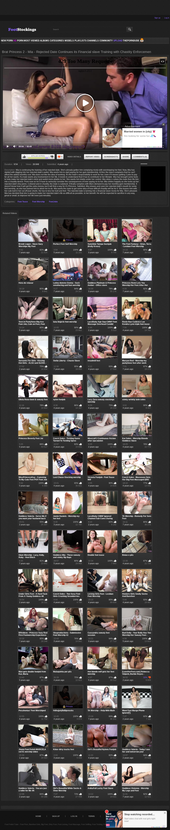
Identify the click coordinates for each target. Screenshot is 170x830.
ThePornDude (131, 40)
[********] (153, 178)
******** (144, 164)
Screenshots (111, 157)
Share (126, 157)
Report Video (92, 157)
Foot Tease (23, 202)
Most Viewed (31, 40)
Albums (44, 40)
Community (106, 40)
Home (38, 816)
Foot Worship (38, 202)
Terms (91, 816)
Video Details (74, 157)
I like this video (24, 156)
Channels (93, 40)
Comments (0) (140, 157)
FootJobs (53, 202)
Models (69, 40)
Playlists (80, 40)
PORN (18, 40)
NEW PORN (7, 40)
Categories (57, 40)
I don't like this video (52, 156)
